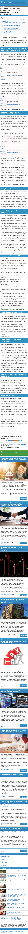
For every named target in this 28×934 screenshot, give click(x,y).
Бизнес (2, 858)
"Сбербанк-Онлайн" (8, 24)
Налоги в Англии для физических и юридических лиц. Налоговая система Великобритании (13, 641)
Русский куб (7, 2)
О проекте (3, 917)
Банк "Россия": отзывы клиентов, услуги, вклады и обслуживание (14, 802)
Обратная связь (4, 918)
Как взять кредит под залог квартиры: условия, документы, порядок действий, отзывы (14, 459)
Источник (3, 432)
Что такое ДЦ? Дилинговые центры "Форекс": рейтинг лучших (12, 690)
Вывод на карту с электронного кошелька (13, 31)
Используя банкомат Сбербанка (11, 26)
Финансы (2, 499)
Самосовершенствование (7, 864)
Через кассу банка (8, 32)
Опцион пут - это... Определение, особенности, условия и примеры (11, 829)
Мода (2, 861)
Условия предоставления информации (10, 931)
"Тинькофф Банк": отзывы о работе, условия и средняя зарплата (12, 775)
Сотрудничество (14, 917)
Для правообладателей (15, 919)
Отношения (4, 862)
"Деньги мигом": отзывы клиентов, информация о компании (16, 103)
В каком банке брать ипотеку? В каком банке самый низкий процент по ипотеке (13, 731)
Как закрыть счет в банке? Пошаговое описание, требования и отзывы (16, 74)
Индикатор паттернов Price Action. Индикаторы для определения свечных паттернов (13, 549)
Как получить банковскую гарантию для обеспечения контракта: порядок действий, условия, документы (14, 504)
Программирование (6, 856)
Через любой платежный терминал (12, 29)
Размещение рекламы (15, 918)
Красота (3, 859)
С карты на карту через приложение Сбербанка (14, 22)
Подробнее (24, 498)
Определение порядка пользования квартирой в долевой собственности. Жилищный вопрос (13, 601)
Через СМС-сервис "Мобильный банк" (12, 25)
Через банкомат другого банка (11, 28)
